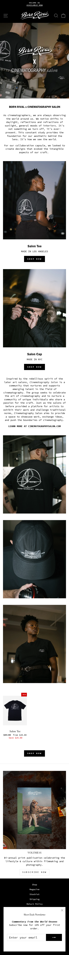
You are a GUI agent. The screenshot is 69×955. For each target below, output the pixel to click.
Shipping (34, 899)
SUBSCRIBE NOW (34, 872)
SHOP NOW (34, 366)
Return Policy (35, 904)
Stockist (34, 894)
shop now (34, 258)
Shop (34, 884)
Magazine (34, 889)
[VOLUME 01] (34, 810)
